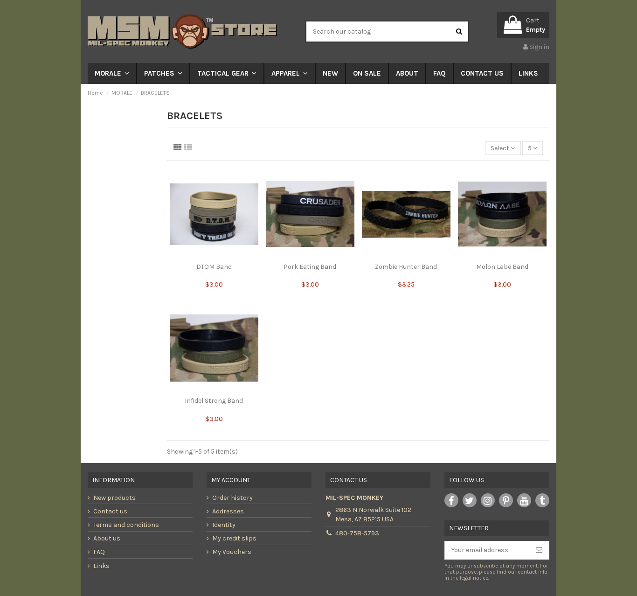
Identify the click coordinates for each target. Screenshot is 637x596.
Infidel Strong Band (214, 401)
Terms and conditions (126, 525)
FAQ (99, 552)
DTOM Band (214, 267)
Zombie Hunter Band (406, 267)
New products (114, 498)
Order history (232, 498)
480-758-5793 (357, 533)
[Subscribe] (539, 550)
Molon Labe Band (502, 267)
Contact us (110, 511)
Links (101, 566)
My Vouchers (231, 552)
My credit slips (234, 538)
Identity (223, 525)
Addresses (228, 511)
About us (106, 538)
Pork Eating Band (310, 267)
